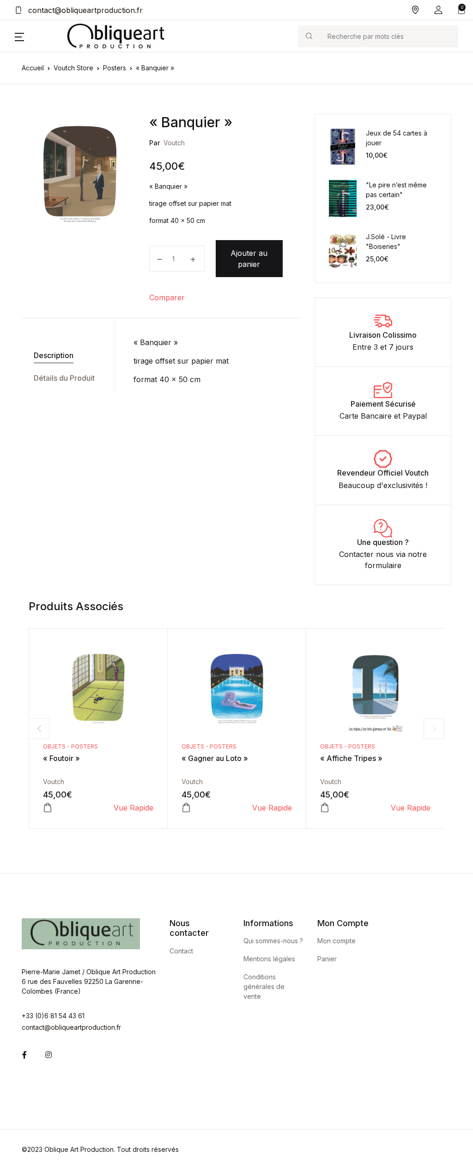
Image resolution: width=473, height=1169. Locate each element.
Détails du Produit (64, 378)
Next (434, 728)
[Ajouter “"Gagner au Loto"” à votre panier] (186, 808)
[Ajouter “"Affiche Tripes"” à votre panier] (324, 808)
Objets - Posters (70, 746)
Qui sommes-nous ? (273, 941)
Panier (327, 959)
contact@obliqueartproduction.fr (84, 10)
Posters (114, 68)
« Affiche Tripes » (351, 758)
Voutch (174, 143)
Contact (181, 951)
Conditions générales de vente (264, 986)
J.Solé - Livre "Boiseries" (386, 241)
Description (53, 355)
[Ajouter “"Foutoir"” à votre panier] (47, 808)
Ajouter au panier (248, 258)
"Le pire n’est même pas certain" (396, 189)
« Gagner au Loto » (215, 758)
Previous (39, 728)
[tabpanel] (80, 174)
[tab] (65, 355)
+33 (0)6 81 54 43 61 (53, 1016)
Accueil (33, 68)
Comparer (167, 297)
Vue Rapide (133, 807)
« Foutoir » (61, 758)
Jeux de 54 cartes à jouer (396, 138)
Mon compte (336, 941)
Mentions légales (269, 959)
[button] (438, 10)
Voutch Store (73, 68)
